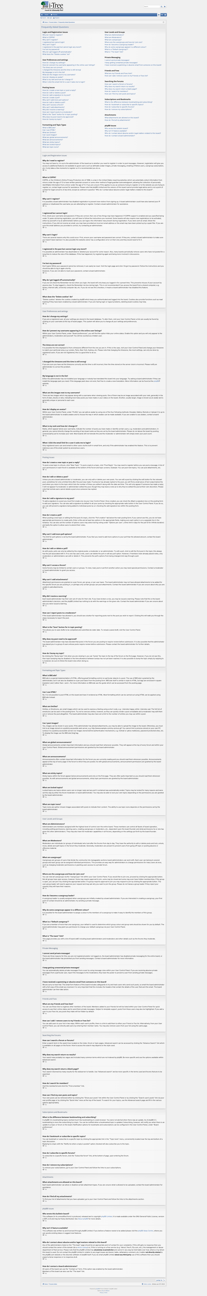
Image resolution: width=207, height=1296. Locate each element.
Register (57, 17)
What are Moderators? (113, 37)
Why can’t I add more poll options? (55, 100)
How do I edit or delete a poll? (53, 102)
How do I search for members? (116, 91)
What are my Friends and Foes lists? (118, 73)
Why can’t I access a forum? (53, 105)
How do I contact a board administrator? (120, 136)
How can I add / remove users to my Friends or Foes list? (126, 76)
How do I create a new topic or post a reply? (59, 90)
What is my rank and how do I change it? (57, 79)
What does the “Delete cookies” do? (56, 54)
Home (46, 14)
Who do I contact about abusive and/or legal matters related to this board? (133, 133)
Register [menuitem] (166, 15)
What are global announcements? (55, 137)
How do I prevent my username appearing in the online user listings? (68, 65)
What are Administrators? (114, 35)
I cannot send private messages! (117, 60)
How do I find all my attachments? (117, 120)
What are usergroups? (113, 40)
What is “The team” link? (114, 52)
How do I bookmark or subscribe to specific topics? (124, 104)
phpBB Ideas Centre (145, 1231)
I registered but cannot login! (53, 42)
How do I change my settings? (53, 63)
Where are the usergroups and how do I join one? (123, 42)
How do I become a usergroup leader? (119, 45)
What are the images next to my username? (58, 75)
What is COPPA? (48, 37)
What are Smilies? (49, 132)
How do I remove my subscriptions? (118, 109)
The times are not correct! (52, 67)
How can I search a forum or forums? (119, 84)
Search (44, 17)
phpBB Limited (106, 1216)
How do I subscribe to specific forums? (119, 107)
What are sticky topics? (51, 142)
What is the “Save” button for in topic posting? (60, 114)
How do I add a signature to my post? (56, 95)
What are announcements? (52, 140)
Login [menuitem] (162, 15)
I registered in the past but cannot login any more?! (61, 47)
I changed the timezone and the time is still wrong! (61, 70)
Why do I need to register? (52, 35)
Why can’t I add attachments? (53, 107)
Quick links (42, 15)
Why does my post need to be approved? (58, 117)
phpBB (156, 381)
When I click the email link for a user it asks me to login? (63, 82)
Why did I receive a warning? (53, 110)
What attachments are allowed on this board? (122, 118)
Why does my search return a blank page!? (121, 89)
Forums (55, 14)
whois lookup (82, 1247)
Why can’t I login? (49, 45)
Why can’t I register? (50, 40)
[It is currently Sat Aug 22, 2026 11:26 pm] (163, 22)
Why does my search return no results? (120, 86)
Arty (103, 1290)
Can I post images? (49, 135)
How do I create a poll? (51, 98)
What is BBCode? (49, 128)
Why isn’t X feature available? (116, 131)
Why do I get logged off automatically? (56, 52)
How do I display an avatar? (52, 77)
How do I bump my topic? (52, 119)
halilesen (107, 1290)
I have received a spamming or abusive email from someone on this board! (133, 65)
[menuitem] (158, 14)
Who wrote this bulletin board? (116, 128)
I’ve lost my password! (50, 49)
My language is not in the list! (53, 72)
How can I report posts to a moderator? (57, 112)
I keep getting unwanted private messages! (121, 63)
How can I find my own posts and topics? (120, 94)
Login (50, 17)
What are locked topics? (51, 144)
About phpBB (83, 1219)
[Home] (52, 6)
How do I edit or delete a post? (54, 93)
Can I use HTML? (48, 130)
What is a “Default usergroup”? (116, 49)
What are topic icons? (50, 147)
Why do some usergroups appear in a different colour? (125, 47)
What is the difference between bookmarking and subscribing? (128, 102)
